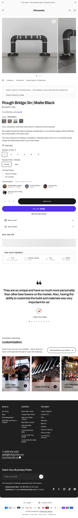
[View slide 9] (49, 321)
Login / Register (46, 411)
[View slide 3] (34, 321)
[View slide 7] (44, 321)
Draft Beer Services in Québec (9, 421)
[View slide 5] (39, 321)
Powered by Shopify (46, 511)
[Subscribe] (41, 477)
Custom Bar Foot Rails (27, 431)
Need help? (9, 145)
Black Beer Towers (28, 422)
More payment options (39, 214)
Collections (10, 80)
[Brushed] (21, 121)
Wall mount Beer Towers (27, 418)
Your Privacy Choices (45, 436)
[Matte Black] (4, 121)
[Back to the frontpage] (3, 80)
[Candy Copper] (10, 121)
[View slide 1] (29, 321)
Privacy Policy (45, 432)
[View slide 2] (31, 321)
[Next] (75, 2)
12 (38, 154)
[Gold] (15, 121)
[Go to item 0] (36, 76)
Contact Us (45, 414)
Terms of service (43, 514)
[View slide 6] (41, 321)
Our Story (5, 411)
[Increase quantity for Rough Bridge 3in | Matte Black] (14, 201)
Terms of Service (46, 429)
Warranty (44, 420)
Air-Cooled (9, 177)
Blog (3, 414)
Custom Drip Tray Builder (28, 436)
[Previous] (3, 2)
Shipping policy (52, 514)
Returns (43, 423)
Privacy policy (33, 514)
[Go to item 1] (39, 76)
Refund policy (25, 514)
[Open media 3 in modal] (54, 21)
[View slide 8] (46, 321)
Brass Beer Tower (28, 411)
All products (20, 80)
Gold (16, 164)
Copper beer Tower (28, 414)
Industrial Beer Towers (26, 426)
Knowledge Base (8, 417)
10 (31, 154)
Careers (43, 426)
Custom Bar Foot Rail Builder (29, 441)
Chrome (6, 164)
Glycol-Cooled (10, 174)
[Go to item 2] (41, 76)
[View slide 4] (36, 321)
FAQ (42, 417)
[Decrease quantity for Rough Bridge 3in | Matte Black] (4, 201)
